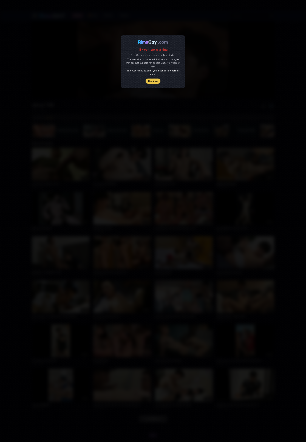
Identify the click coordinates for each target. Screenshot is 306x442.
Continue (153, 81)
